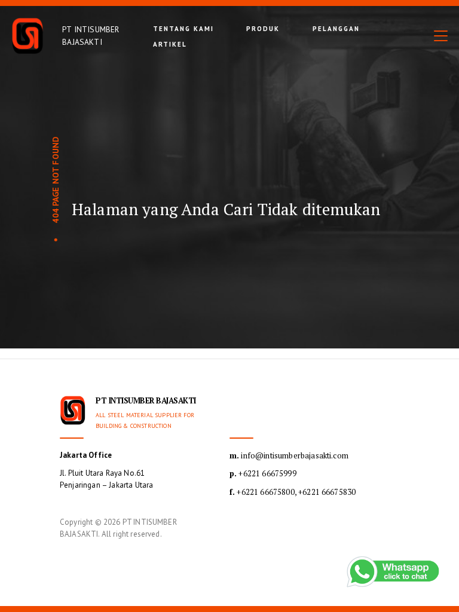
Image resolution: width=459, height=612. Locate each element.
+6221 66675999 (263, 473)
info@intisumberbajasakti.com (289, 455)
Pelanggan (336, 29)
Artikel (170, 44)
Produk (263, 29)
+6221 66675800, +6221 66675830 (293, 491)
